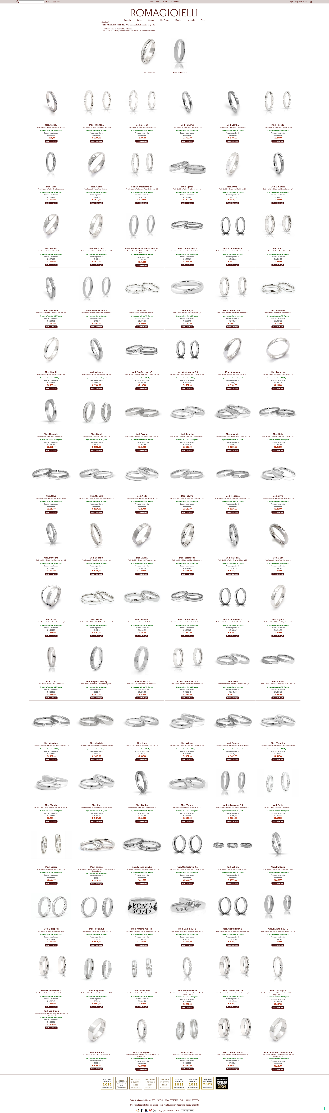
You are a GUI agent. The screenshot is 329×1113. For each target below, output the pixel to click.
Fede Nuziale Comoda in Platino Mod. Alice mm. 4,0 (233, 683)
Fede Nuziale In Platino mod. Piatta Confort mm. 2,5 (142, 189)
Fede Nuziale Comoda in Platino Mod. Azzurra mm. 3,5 (142, 436)
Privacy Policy (188, 1111)
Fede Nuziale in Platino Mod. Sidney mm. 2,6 (51, 127)
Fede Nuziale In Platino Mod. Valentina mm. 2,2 (96, 127)
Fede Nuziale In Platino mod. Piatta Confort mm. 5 (232, 1055)
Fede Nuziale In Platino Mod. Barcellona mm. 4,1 (187, 560)
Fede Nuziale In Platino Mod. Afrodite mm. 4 (141, 622)
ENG (58, 2)
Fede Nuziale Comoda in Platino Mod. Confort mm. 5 (232, 931)
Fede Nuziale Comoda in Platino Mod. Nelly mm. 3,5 (142, 498)
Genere (151, 20)
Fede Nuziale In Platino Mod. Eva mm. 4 (141, 312)
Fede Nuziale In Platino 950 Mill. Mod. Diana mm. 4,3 (96, 622)
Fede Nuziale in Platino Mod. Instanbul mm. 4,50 (96, 931)
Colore (139, 20)
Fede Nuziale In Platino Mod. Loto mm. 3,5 (51, 683)
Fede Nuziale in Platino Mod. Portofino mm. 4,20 (51, 560)
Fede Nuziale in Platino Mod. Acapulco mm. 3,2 (232, 374)
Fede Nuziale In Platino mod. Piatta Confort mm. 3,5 (187, 683)
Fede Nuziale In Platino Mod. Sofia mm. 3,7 (278, 251)
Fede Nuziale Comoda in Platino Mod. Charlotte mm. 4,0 (51, 745)
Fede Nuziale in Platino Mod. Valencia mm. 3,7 (96, 374)
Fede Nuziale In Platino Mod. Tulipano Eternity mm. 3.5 (96, 683)
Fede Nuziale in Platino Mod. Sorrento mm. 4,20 (96, 560)
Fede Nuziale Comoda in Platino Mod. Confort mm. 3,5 (142, 374)
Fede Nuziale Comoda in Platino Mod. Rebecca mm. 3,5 (232, 498)
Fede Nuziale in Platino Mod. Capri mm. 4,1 (278, 560)
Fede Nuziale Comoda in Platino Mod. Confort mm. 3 (187, 251)
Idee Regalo (164, 20)
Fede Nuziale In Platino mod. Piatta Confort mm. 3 (232, 312)
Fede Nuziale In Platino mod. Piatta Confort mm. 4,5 (233, 993)
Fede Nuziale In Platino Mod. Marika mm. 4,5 (187, 1055)
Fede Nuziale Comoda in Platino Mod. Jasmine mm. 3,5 (187, 436)
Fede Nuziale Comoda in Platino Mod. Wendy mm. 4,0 (51, 807)
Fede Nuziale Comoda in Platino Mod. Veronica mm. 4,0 (278, 745)
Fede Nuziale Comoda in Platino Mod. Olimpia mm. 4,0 (187, 745)
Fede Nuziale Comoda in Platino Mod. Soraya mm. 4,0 (232, 745)
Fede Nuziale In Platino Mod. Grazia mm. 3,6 (51, 869)
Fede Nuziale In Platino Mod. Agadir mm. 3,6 (278, 622)
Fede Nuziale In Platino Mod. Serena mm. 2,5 (142, 127)
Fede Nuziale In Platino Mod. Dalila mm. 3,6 (277, 807)
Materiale (191, 20)
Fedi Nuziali (105, 22)
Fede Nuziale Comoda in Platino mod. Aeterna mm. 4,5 (142, 931)
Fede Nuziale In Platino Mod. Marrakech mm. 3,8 (96, 251)
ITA (54, 2)
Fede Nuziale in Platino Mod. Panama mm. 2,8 (187, 127)
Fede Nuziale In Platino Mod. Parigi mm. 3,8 (232, 189)
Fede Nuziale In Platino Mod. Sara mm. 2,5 (51, 189)
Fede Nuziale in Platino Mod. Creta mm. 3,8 (51, 622)
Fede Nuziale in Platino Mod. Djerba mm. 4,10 (187, 189)
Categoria (127, 20)
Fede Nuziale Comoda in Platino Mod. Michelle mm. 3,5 (96, 498)
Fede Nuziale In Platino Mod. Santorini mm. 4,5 (96, 1055)
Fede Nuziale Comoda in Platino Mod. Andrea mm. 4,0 (278, 683)
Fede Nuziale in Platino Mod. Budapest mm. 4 (51, 931)
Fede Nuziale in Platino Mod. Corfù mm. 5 (96, 189)
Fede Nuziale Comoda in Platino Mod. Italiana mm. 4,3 (278, 931)
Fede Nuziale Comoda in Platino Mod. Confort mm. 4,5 (187, 869)
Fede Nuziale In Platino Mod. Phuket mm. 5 (51, 251)
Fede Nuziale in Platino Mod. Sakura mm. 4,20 (232, 869)
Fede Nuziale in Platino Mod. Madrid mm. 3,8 (51, 374)
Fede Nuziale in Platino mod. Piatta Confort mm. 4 (51, 993)
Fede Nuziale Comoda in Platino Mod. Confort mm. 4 (187, 622)
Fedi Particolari (149, 73)
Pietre (203, 20)
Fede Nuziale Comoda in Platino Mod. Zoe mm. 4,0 (96, 807)
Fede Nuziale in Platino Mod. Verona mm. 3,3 (187, 807)
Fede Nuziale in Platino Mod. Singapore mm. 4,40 (96, 993)
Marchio (178, 20)
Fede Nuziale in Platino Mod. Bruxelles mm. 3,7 (278, 189)
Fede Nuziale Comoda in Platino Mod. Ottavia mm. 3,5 (187, 498)
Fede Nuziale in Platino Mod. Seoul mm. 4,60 (96, 436)
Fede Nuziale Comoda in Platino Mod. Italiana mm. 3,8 (232, 807)
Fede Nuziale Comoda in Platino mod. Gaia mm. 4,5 (187, 931)
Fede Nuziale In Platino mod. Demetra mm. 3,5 (141, 683)
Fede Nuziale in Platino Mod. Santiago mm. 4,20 (278, 869)
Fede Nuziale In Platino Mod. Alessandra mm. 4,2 (142, 993)
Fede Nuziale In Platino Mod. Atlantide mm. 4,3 (278, 312)
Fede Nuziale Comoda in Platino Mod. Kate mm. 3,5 (278, 436)
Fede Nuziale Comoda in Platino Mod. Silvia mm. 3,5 (278, 498)
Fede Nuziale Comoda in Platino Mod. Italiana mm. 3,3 (96, 312)
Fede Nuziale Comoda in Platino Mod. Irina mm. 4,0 (142, 745)
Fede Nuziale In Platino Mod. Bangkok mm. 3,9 (278, 374)
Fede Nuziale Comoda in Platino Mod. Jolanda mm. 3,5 (233, 436)
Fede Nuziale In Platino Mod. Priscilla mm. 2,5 (278, 127)
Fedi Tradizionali (180, 73)
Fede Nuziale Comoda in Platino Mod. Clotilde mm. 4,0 (96, 745)
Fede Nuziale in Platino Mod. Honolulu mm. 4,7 (51, 436)
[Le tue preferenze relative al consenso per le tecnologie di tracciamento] (324, 1108)
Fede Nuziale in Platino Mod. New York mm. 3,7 (51, 312)
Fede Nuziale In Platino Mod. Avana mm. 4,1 (142, 560)
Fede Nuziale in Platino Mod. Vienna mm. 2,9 (232, 127)
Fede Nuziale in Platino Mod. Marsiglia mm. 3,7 (232, 560)
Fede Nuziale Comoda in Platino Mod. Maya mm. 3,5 (51, 498)
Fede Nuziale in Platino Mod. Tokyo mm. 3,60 (187, 312)
